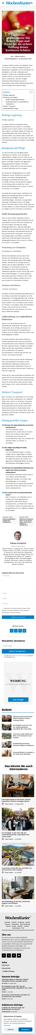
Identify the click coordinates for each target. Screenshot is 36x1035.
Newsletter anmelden (17, 651)
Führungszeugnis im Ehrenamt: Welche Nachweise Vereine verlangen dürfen (23, 718)
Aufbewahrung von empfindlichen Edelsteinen (17, 103)
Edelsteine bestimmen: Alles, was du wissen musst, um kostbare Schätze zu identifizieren (26, 522)
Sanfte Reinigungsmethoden (15, 99)
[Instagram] (9, 955)
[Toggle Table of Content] (30, 92)
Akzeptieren (25, 1029)
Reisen (4, 992)
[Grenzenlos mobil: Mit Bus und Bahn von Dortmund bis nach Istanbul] (7, 735)
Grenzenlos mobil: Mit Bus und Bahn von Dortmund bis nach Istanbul (23, 735)
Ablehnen (11, 1029)
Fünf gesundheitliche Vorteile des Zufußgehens (9, 520)
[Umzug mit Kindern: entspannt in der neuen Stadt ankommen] (7, 753)
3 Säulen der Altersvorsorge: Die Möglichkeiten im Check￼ (13, 1008)
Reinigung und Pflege (10, 97)
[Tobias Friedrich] (18, 535)
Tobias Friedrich (19, 56)
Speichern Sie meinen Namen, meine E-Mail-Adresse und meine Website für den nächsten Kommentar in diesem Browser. (16, 610)
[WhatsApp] (24, 631)
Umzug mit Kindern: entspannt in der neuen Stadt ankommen (23, 753)
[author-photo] (3, 804)
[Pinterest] (20, 631)
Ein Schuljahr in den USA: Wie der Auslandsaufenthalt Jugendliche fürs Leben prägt (22, 727)
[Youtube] (19, 955)
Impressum (7, 1025)
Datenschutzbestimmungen (20, 655)
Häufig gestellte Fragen (10, 108)
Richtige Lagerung (9, 95)
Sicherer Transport (9, 106)
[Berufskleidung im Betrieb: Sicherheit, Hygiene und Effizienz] (7, 744)
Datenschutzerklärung (18, 1023)
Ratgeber (4, 983)
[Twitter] (16, 631)
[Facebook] (11, 631)
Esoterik (18, 31)
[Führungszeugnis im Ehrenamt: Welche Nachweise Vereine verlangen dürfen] (7, 718)
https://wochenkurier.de (18, 546)
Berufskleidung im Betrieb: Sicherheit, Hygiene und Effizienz (23, 744)
